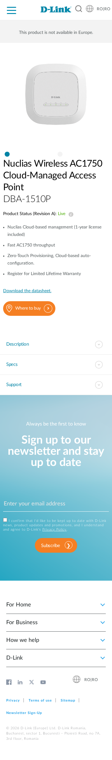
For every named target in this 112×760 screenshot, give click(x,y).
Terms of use (40, 700)
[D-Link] (56, 9)
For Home (18, 605)
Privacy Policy (54, 529)
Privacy (13, 700)
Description (17, 344)
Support (13, 384)
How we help (22, 640)
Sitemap (68, 700)
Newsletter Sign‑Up (24, 713)
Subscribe (50, 545)
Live (70, 214)
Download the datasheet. (27, 291)
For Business (22, 622)
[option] (56, 100)
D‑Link (14, 658)
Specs (12, 364)
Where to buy (28, 308)
